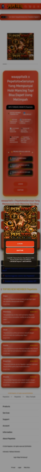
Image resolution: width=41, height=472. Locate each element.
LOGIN (20, 244)
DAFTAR (20, 250)
